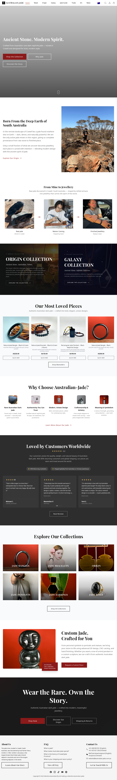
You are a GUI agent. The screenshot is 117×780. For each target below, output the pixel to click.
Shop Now (32, 721)
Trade (74, 3)
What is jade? (48, 748)
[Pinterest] (66, 772)
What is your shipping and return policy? (58, 759)
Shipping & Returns (84, 721)
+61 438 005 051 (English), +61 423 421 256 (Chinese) (97, 749)
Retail (36, 3)
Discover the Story (14, 64)
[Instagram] (55, 772)
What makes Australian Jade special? (56, 751)
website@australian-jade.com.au (100, 758)
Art (81, 3)
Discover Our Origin (58, 721)
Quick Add (16, 358)
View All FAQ (53, 765)
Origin (44, 3)
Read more (9, 496)
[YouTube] (62, 772)
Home (27, 3)
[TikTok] (58, 772)
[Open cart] (114, 3)
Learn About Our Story (15, 765)
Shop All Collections (58, 609)
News (88, 3)
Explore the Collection (18, 283)
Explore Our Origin (11, 158)
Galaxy (53, 3)
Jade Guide (63, 3)
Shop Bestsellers (58, 365)
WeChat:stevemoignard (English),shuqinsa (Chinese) (100, 754)
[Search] (105, 3)
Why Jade (39, 57)
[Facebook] (51, 772)
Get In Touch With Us (99, 765)
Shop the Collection (14, 57)
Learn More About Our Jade (57, 425)
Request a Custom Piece (74, 665)
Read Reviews (58, 514)
